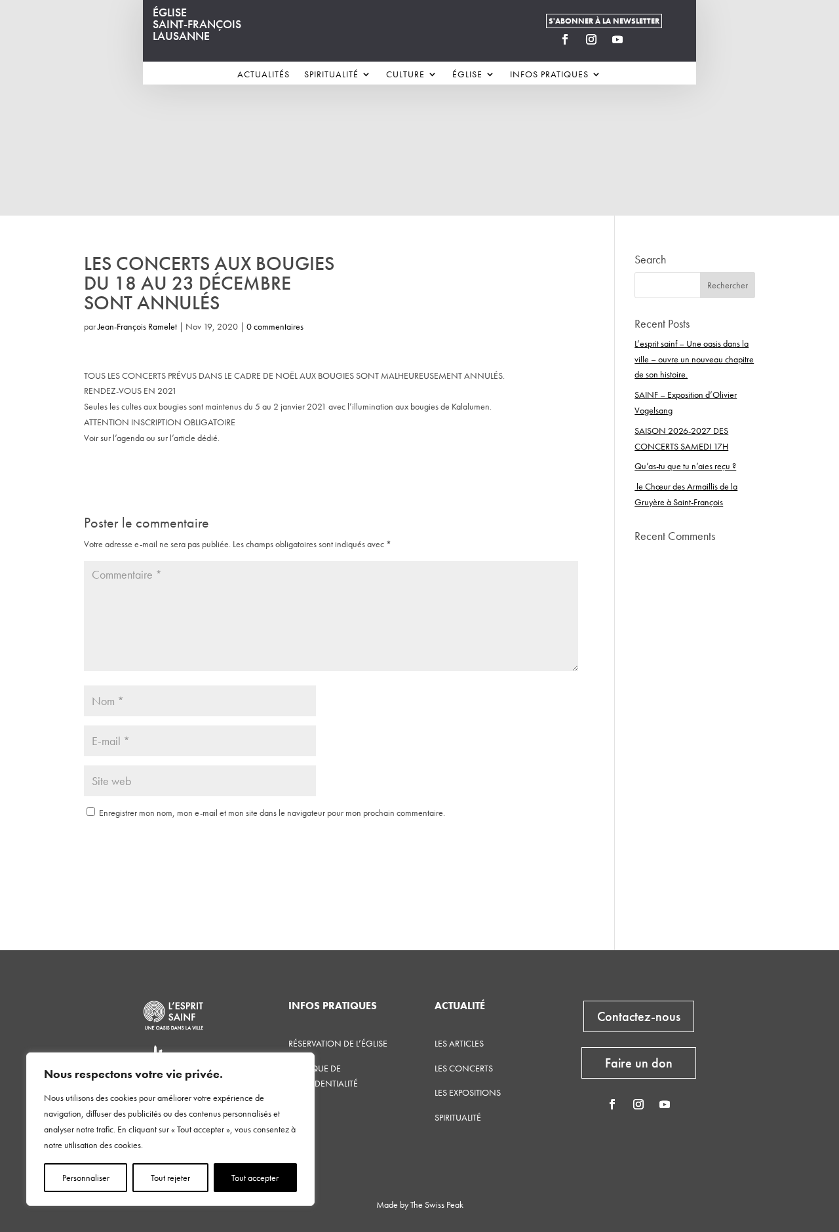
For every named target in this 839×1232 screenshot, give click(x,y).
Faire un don (639, 1062)
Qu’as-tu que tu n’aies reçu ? (685, 466)
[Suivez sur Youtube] (617, 39)
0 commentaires (274, 326)
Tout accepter (255, 1178)
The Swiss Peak (436, 1204)
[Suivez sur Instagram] (591, 39)
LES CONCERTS (464, 1068)
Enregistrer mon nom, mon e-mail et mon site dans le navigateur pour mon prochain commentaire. (272, 812)
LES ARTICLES (459, 1043)
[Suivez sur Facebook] (565, 39)
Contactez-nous (638, 1016)
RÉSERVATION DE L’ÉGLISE (337, 1043)
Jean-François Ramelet (137, 326)
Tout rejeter (170, 1178)
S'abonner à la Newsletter (604, 21)
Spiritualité (331, 74)
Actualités (263, 74)
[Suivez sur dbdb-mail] (643, 39)
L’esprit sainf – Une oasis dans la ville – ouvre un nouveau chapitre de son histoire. (694, 359)
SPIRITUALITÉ (458, 1117)
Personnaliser (85, 1178)
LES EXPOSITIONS (468, 1092)
